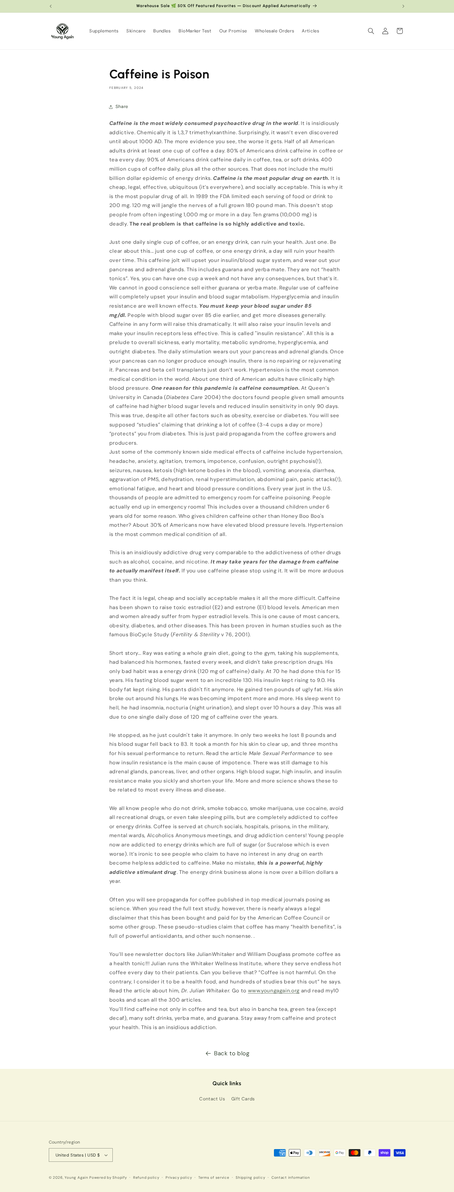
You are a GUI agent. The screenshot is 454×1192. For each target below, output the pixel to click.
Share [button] (122, 106)
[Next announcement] (403, 6)
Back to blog (232, 1053)
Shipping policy (250, 1177)
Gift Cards (243, 1099)
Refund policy (146, 1177)
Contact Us (212, 1099)
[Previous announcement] (50, 6)
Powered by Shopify (108, 1177)
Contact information (290, 1177)
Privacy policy (179, 1177)
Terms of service (213, 1177)
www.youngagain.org (274, 990)
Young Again (76, 1177)
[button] (371, 31)
